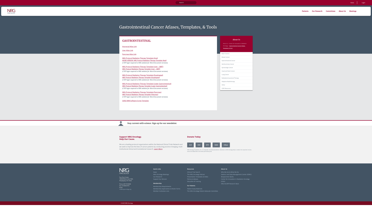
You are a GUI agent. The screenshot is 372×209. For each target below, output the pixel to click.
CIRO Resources (226, 88)
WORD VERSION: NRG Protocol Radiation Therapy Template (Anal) (144, 60)
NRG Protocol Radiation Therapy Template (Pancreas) (141, 92)
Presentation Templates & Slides (197, 177)
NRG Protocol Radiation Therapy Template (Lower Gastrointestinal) (146, 84)
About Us (225, 43)
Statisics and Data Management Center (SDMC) (236, 174)
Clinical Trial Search (193, 172)
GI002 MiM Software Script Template (135, 101)
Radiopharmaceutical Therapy (230, 78)
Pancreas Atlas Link (129, 54)
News (352, 3)
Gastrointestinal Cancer (228, 60)
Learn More (158, 149)
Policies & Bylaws (192, 179)
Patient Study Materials (194, 189)
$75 (207, 145)
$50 (199, 145)
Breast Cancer (226, 57)
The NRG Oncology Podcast (196, 174)
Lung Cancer (225, 74)
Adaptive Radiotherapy (228, 81)
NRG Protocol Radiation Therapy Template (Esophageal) (142, 75)
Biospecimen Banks (227, 177)
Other (223, 85)
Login (363, 3)
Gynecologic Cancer (227, 67)
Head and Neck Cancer (228, 71)
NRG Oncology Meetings (161, 174)
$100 (216, 145)
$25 (190, 145)
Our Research (157, 177)
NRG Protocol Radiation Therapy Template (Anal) (140, 58)
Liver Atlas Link (127, 50)
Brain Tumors (225, 53)
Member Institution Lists (161, 191)
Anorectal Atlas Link (129, 46)
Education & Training (194, 181)
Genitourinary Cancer (228, 64)
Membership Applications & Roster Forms (166, 189)
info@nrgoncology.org (125, 189)
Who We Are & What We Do (230, 172)
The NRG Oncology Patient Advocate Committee (202, 191)
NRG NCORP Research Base (230, 184)
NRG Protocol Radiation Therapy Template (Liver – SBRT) (142, 67)
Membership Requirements (162, 186)
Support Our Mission (160, 179)
